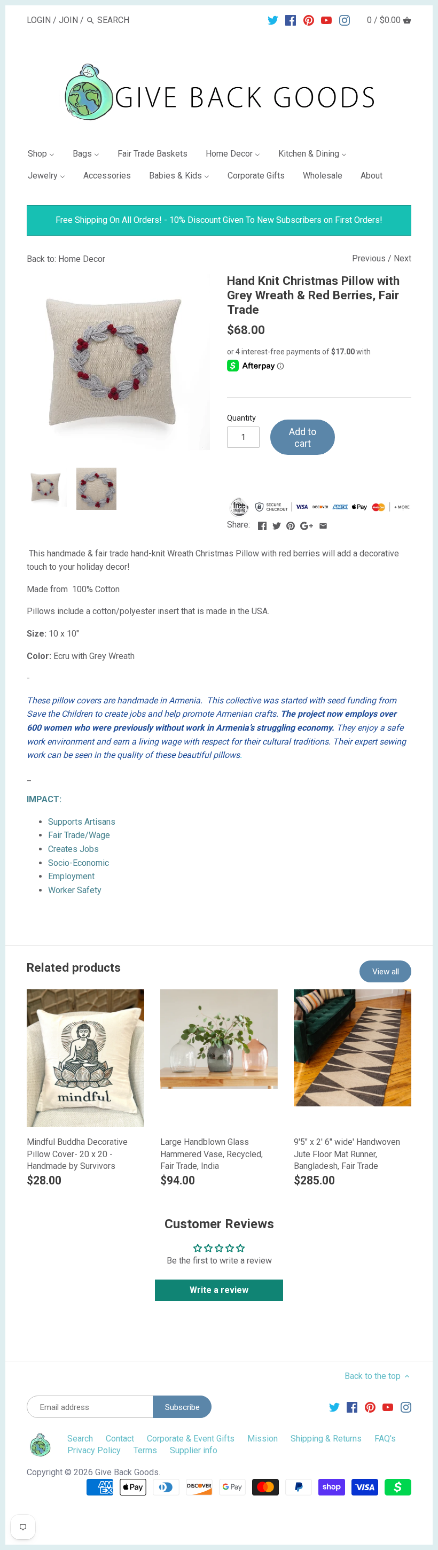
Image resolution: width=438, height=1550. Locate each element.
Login (39, 20)
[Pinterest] (308, 20)
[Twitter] (273, 20)
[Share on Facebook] (262, 523)
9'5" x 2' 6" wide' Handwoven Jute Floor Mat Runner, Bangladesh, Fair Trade (347, 1154)
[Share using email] (323, 523)
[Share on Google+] (306, 523)
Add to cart (302, 437)
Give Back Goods (127, 1472)
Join (68, 20)
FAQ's (385, 1438)
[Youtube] (326, 20)
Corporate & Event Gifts (190, 1438)
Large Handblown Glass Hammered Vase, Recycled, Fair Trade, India (211, 1154)
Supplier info (193, 1450)
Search (80, 1438)
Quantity (241, 418)
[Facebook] (290, 20)
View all (385, 971)
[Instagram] (344, 20)
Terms (145, 1450)
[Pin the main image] (290, 523)
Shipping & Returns (326, 1438)
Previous (369, 258)
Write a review (219, 1290)
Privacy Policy (94, 1450)
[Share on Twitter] (276, 523)
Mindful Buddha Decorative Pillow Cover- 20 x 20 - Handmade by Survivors (77, 1154)
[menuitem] (45, 156)
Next (402, 258)
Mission (262, 1438)
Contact (120, 1438)
